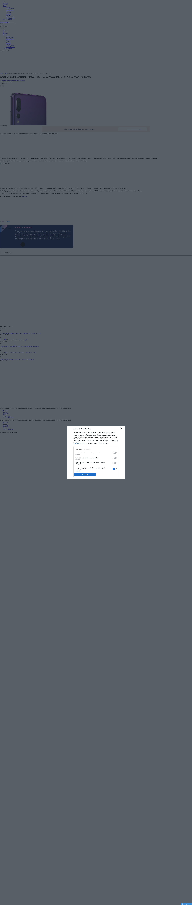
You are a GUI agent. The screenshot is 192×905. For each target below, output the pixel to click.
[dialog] (96, 452)
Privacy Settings (187, 904)
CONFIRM (85, 474)
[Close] (122, 428)
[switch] (115, 453)
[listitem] (96, 449)
